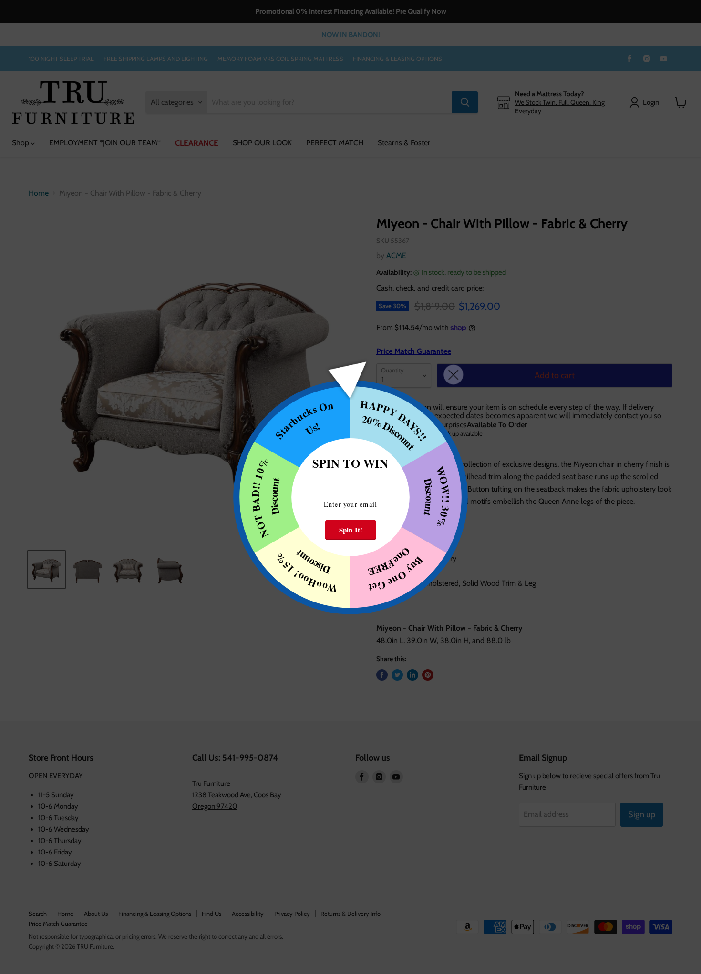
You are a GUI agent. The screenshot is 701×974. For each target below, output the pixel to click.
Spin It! (350, 529)
